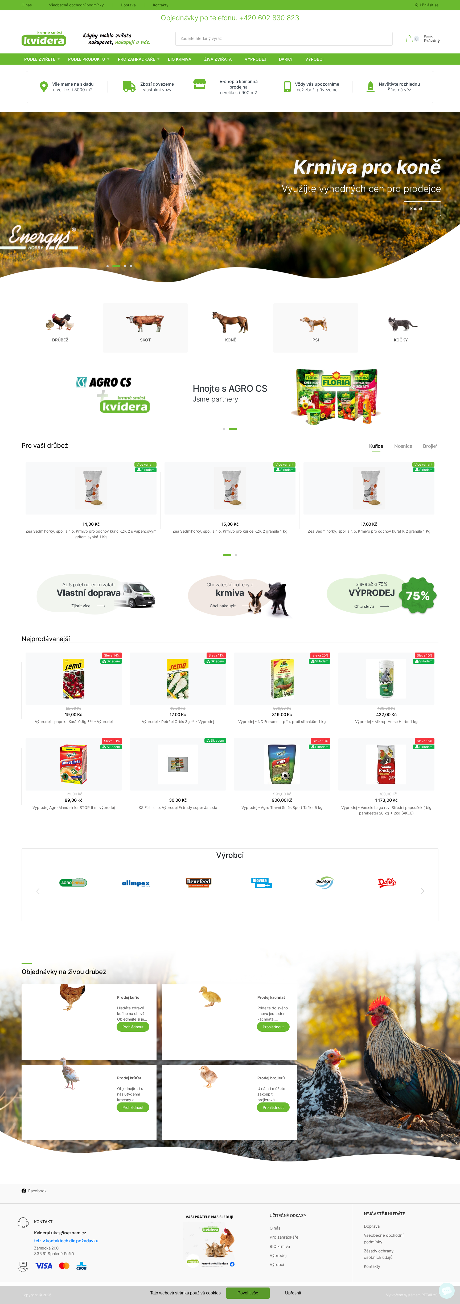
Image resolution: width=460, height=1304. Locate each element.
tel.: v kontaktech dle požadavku (66, 1240)
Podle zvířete (39, 59)
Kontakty (161, 5)
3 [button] (125, 266)
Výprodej (255, 59)
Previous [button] (37, 890)
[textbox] (283, 38)
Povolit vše (247, 1293)
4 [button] (131, 266)
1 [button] (107, 266)
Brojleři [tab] (430, 446)
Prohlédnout (132, 1027)
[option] (230, 198)
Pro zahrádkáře (136, 59)
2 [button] (116, 266)
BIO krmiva (179, 59)
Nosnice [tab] (403, 446)
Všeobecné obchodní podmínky (76, 5)
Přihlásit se (429, 5)
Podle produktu (86, 59)
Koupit (416, 208)
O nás (27, 5)
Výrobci (314, 59)
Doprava (128, 5)
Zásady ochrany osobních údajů (378, 1254)
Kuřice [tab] (376, 446)
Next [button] (422, 890)
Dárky (286, 59)
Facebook (37, 1190)
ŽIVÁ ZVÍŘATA (218, 59)
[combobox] (283, 38)
